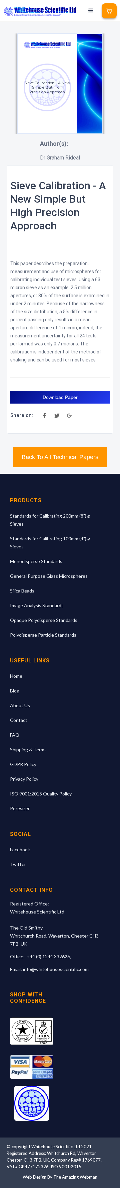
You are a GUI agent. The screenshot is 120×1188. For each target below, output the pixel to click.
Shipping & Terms (28, 749)
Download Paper (60, 397)
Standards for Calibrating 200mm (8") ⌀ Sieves (50, 520)
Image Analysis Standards (37, 605)
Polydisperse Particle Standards (43, 635)
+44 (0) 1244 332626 (48, 956)
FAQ (14, 735)
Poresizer (20, 808)
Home (16, 676)
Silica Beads (22, 590)
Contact (18, 720)
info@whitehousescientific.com (56, 969)
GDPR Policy (23, 764)
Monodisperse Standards (36, 561)
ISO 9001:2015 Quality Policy (41, 793)
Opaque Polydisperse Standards (43, 620)
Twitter (18, 864)
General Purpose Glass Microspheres (49, 576)
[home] (40, 10)
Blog (14, 690)
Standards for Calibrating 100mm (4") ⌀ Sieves (50, 542)
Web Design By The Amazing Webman (60, 1177)
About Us (20, 705)
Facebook (20, 849)
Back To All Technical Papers (60, 457)
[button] (91, 10)
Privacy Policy (24, 779)
